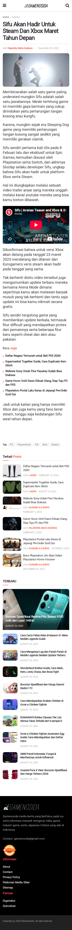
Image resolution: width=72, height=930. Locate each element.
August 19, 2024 (47, 491)
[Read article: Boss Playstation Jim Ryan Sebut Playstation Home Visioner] (12, 560)
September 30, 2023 (34, 569)
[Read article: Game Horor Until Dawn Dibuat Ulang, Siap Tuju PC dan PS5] (12, 523)
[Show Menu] (4, 5)
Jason (32, 475)
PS (36, 444)
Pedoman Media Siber (16, 882)
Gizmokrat (9, 906)
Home (6, 17)
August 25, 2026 (29, 693)
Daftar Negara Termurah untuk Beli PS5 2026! (33, 355)
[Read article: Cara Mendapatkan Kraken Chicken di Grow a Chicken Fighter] (10, 704)
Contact (8, 872)
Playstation (24, 444)
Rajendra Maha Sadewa (20, 48)
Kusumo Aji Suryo (39, 507)
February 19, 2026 (49, 475)
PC (11, 444)
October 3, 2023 (60, 548)
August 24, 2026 (29, 779)
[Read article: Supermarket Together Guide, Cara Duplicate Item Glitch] (12, 487)
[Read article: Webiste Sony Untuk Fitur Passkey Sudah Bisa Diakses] (12, 503)
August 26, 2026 (14, 626)
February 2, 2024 (32, 512)
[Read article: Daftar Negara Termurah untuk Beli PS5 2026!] (12, 471)
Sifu (45, 444)
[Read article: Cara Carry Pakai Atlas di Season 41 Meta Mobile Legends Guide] (10, 639)
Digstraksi (9, 900)
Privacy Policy (11, 877)
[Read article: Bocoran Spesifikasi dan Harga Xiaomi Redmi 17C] (10, 688)
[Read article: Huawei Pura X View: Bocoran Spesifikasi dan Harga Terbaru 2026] (10, 774)
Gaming (16, 17)
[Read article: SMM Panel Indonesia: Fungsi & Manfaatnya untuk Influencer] (10, 757)
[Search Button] (67, 5)
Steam (55, 444)
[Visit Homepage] (36, 6)
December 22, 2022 (48, 48)
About (6, 866)
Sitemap (8, 887)
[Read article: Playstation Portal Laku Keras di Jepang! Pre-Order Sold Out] (12, 544)
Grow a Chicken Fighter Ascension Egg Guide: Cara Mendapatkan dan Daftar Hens (42, 737)
